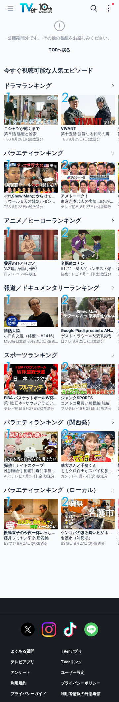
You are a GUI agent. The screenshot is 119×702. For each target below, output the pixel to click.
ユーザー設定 (73, 672)
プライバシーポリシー (80, 682)
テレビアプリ (22, 661)
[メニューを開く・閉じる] (108, 8)
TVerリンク (71, 661)
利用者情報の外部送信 (80, 693)
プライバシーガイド (28, 693)
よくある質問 (22, 651)
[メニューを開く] (10, 8)
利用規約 (18, 682)
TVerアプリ (71, 651)
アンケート (20, 672)
